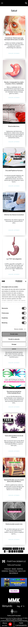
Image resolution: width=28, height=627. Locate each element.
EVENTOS (5, 571)
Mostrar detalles (18, 329)
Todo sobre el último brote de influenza (14, 436)
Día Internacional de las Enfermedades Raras (14, 392)
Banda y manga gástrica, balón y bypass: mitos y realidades (14, 83)
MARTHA (20, 569)
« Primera (15, 548)
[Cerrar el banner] (25, 281)
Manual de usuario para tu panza (14, 348)
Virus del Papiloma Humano (14, 170)
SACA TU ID (22, 571)
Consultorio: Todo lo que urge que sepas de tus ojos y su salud (14, 38)
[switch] (24, 313)
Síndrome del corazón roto (14, 524)
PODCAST (7, 569)
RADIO (14, 569)
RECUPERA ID (13, 573)
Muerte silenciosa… (14, 126)
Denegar (14, 344)
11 (9, 551)
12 (12, 551)
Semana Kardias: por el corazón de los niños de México (14, 480)
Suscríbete (14, 591)
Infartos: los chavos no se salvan (14, 215)
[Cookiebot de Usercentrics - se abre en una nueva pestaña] (16, 281)
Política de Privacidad (14, 616)
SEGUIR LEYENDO (14, 53)
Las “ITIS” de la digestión (14, 259)
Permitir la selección (14, 339)
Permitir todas (14, 334)
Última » (20, 551)
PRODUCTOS (13, 571)
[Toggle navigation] (2, 3)
